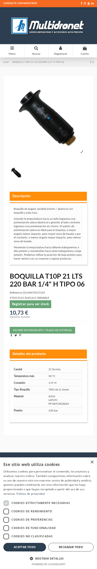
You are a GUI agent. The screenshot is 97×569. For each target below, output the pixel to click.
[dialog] (48, 513)
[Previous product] (91, 62)
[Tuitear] (15, 335)
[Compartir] (11, 335)
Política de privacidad (30, 494)
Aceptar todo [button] (25, 547)
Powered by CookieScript (48, 564)
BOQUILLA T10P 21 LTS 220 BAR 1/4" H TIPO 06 (38, 62)
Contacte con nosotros (20, 3)
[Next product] (93, 62)
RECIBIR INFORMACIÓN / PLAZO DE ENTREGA (42, 330)
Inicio (6, 62)
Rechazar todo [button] (71, 547)
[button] (48, 558)
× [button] (92, 462)
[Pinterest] (20, 335)
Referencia (16, 292)
